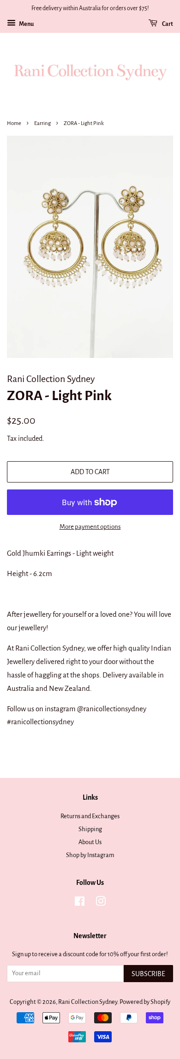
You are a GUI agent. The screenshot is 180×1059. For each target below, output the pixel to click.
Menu (26, 24)
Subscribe (148, 974)
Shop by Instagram (90, 855)
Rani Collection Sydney (87, 1001)
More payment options (90, 526)
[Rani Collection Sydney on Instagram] (101, 903)
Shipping (90, 829)
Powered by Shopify (145, 1001)
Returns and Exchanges (90, 816)
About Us (90, 842)
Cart (167, 24)
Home (14, 123)
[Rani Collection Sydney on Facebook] (79, 903)
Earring (42, 123)
